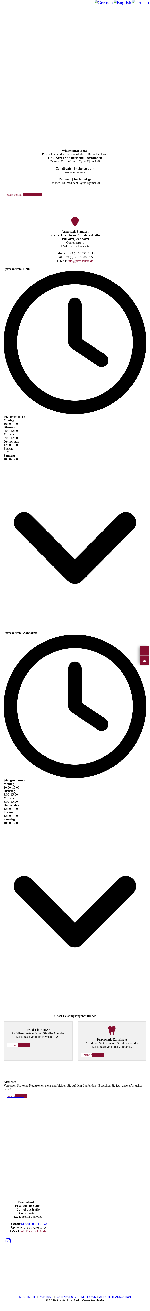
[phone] (144, 651)
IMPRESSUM (88, 1297)
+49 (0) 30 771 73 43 (34, 1224)
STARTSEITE (27, 1297)
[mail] (144, 660)
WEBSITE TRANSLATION (115, 1297)
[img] (75, 7)
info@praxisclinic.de (80, 261)
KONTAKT (46, 1297)
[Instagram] (8, 1241)
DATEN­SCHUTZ (67, 1297)
